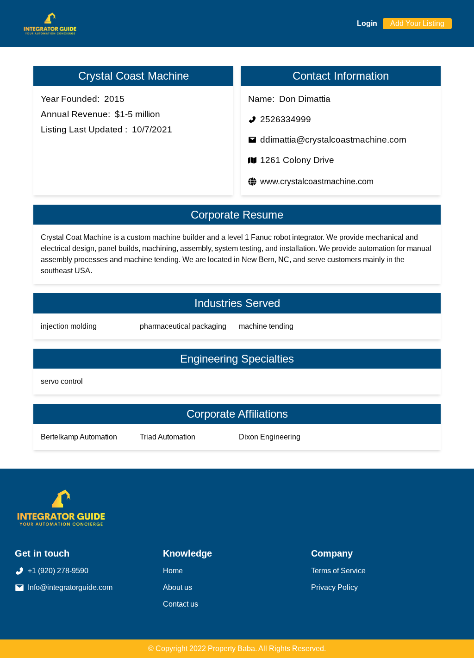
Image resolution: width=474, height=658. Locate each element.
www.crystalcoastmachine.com (317, 181)
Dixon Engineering (269, 437)
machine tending (266, 326)
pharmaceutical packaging (183, 326)
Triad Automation (167, 437)
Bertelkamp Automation (79, 437)
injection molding (69, 326)
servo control (62, 381)
